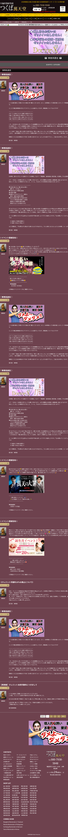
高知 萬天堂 (24, 811)
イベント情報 (33, 764)
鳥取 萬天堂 (6, 808)
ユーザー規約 (33, 768)
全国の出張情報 (7, 766)
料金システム (21, 18)
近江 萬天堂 (6, 804)
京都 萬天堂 (15, 804)
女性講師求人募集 (56, 18)
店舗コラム (6, 768)
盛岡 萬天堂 (15, 788)
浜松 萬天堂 (15, 802)
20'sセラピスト (39, 15)
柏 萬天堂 (14, 795)
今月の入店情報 (21, 757)
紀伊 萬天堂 (6, 806)
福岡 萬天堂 (33, 811)
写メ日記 (13, 15)
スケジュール (31, 15)
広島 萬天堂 (33, 806)
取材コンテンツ (21, 766)
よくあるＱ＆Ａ (7, 764)
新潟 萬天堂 (15, 797)
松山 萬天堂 (15, 811)
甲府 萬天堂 (33, 797)
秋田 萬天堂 (24, 788)
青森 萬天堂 (6, 788)
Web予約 (16, 18)
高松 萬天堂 (33, 808)
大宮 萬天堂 (24, 793)
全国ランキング (21, 770)
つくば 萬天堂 (16, 793)
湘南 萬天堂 (6, 797)
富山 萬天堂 (6, 799)
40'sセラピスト (55, 15)
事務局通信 (6, 779)
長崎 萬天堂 (15, 813)
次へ (63, 716)
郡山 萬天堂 (15, 791)
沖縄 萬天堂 (24, 815)
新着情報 (19, 764)
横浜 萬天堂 (33, 795)
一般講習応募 (7, 773)
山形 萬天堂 (6, 791)
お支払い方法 (28, 18)
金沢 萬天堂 (24, 799)
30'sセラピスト (47, 15)
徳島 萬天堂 (6, 811)
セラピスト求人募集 (48, 18)
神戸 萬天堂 (15, 806)
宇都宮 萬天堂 (34, 791)
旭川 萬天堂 (6, 786)
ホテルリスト (10, 18)
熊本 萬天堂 (33, 813)
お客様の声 (18, 15)
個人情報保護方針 (35, 777)
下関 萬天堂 (24, 808)
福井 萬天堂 (15, 799)
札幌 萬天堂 (15, 786)
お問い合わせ (40, 18)
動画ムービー (33, 761)
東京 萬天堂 (33, 793)
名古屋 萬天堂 (25, 802)
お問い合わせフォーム (23, 775)
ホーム (3, 15)
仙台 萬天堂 (33, 788)
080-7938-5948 (43, 5)
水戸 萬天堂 (6, 793)
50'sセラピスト (63, 15)
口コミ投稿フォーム (35, 775)
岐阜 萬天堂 (33, 799)
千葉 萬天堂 (24, 795)
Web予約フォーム (8, 777)
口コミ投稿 (34, 18)
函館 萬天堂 (33, 786)
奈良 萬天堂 (33, 804)
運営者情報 (20, 777)
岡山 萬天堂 (24, 806)
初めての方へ (7, 755)
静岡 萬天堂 (6, 802)
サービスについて (22, 755)
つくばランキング (8, 770)
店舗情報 (8, 15)
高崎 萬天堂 (24, 791)
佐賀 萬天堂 (6, 813)
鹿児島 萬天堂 (16, 815)
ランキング (24, 15)
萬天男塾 (19, 773)
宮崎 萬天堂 (6, 815)
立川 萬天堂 (6, 795)
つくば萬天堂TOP (8, 775)
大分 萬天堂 (24, 813)
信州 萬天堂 (24, 797)
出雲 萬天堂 (15, 808)
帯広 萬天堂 (24, 786)
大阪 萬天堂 (24, 804)
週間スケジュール (8, 757)
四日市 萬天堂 (34, 802)
